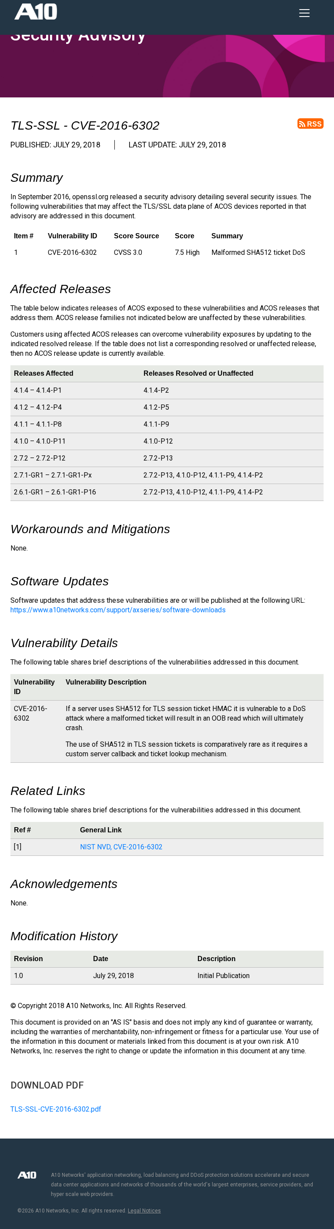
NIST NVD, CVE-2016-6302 (121, 847)
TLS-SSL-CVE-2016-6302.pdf (55, 1109)
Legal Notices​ (144, 1211)
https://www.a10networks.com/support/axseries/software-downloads (118, 610)
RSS (313, 124)
